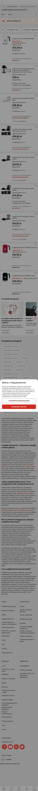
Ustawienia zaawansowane (19, 401)
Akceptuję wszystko (19, 407)
